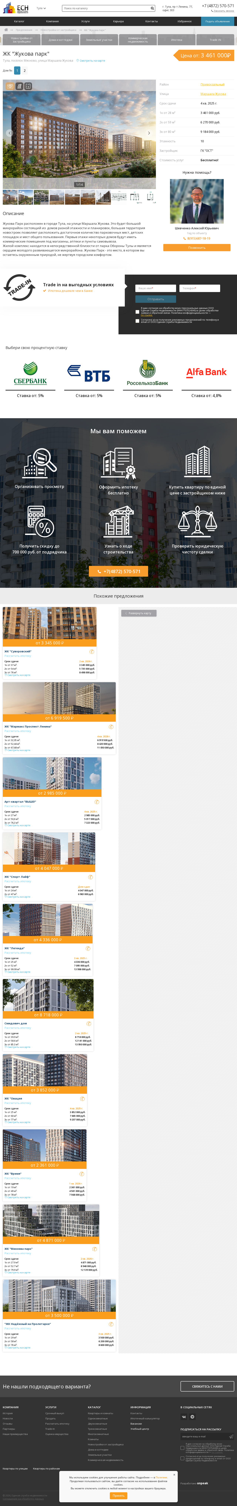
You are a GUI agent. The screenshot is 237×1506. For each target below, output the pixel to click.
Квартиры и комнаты (100, 1413)
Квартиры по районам (46, 1468)
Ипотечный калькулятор (145, 1418)
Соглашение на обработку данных (23, 1498)
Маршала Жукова (213, 94)
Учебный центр (140, 1428)
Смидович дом (15, 1023)
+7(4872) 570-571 (122, 571)
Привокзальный (212, 84)
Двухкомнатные (97, 1423)
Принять (118, 1495)
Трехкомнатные (97, 1428)
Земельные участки (100, 1454)
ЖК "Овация (13, 1098)
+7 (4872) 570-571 (218, 6)
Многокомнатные (98, 1434)
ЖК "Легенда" (14, 948)
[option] (79, 134)
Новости (8, 1418)
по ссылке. (147, 315)
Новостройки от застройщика (105, 1444)
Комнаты (93, 1439)
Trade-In (50, 1428)
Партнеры (9, 1428)
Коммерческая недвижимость (105, 1460)
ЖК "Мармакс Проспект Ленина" (28, 726)
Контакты (136, 1413)
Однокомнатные (98, 1418)
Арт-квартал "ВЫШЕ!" (20, 801)
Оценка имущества (56, 1434)
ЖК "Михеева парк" (18, 1248)
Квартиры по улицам (15, 1468)
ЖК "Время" (12, 1173)
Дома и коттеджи (98, 1449)
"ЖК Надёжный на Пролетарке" (27, 1323)
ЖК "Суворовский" (17, 651)
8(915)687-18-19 (198, 238)
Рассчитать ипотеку (17, 656)
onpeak (202, 1483)
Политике (161, 1477)
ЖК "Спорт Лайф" (17, 876)
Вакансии (136, 1423)
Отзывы (7, 1423)
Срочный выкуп (54, 1413)
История (8, 1413)
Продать (50, 1418)
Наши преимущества (15, 1434)
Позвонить (197, 247)
